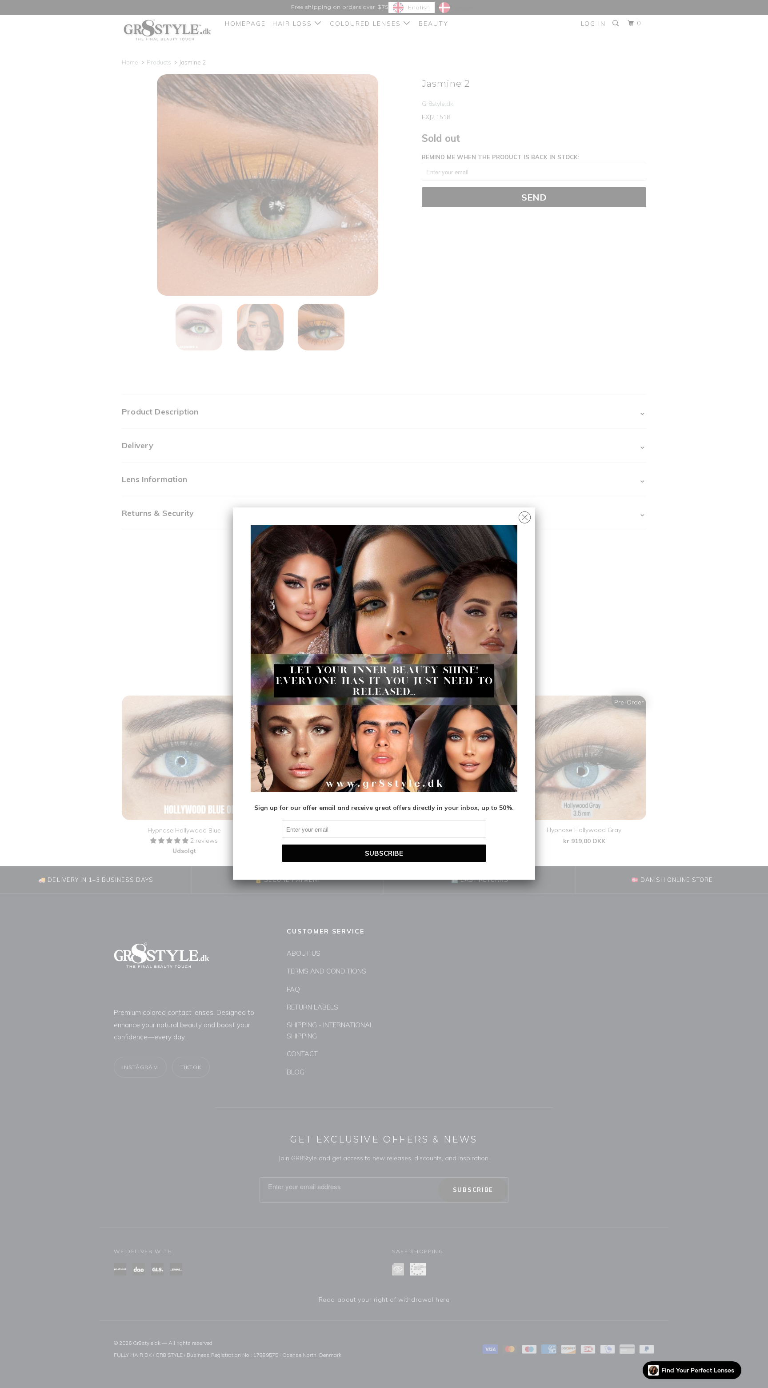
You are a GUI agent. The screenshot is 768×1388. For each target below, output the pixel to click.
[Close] (525, 515)
